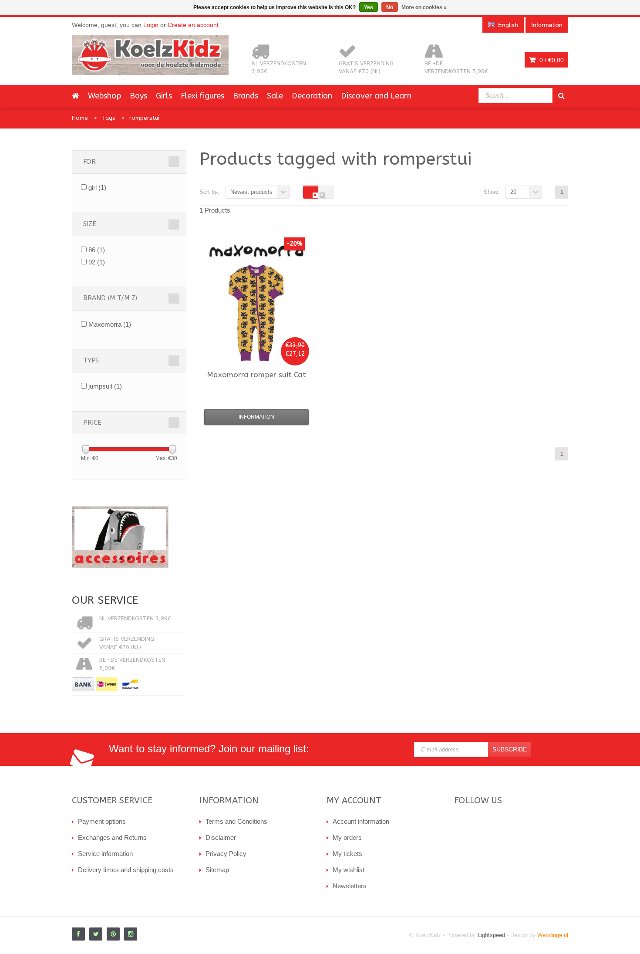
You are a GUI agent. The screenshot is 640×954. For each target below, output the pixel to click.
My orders (347, 837)
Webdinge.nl (552, 935)
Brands (245, 96)
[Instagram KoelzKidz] (130, 933)
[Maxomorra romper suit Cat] (256, 312)
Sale (275, 96)
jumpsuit (105, 386)
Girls (164, 96)
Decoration (312, 96)
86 (96, 250)
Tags (108, 118)
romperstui (144, 118)
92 (96, 262)
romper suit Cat (256, 374)
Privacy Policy (225, 853)
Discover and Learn (376, 96)
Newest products (251, 192)
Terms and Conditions (236, 821)
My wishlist (348, 869)
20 (513, 192)
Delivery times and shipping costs (126, 869)
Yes (368, 7)
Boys (138, 96)
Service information (105, 853)
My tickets (347, 853)
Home (80, 118)
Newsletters (350, 886)
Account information (361, 821)
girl (97, 187)
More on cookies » (424, 7)
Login (150, 24)
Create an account (193, 24)
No (389, 7)
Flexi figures (202, 96)
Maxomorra (109, 324)
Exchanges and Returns (112, 837)
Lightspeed (491, 935)
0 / (551, 60)
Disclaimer (220, 837)
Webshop (104, 96)
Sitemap (217, 869)
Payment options (102, 821)
